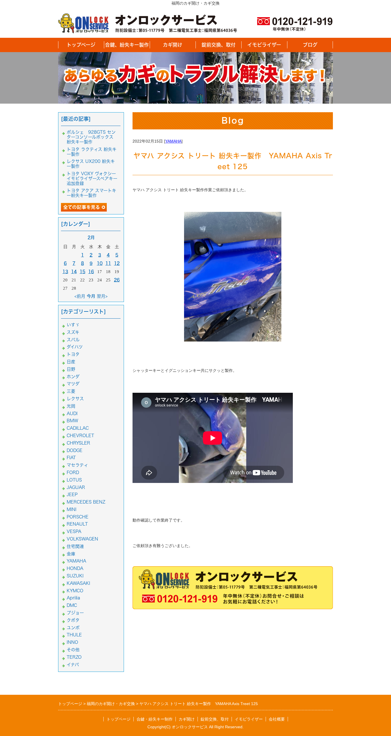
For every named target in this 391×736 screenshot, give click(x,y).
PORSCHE (77, 517)
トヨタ (73, 354)
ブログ (310, 44)
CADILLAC (78, 428)
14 (74, 271)
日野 (71, 369)
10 (99, 263)
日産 (71, 362)
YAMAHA (173, 141)
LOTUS (74, 480)
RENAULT (77, 524)
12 (117, 263)
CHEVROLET (80, 435)
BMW (72, 421)
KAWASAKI (78, 583)
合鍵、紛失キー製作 (127, 44)
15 (82, 271)
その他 (73, 650)
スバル (73, 340)
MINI (71, 509)
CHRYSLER (78, 443)
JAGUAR (76, 487)
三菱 (71, 391)
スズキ (73, 332)
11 (108, 263)
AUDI (72, 413)
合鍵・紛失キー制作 (155, 719)
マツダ (73, 384)
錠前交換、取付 (219, 44)
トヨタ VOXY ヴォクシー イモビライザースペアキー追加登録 (92, 178)
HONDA (75, 568)
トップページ (81, 44)
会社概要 (277, 719)
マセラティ (77, 465)
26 (117, 280)
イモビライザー (264, 44)
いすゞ (73, 325)
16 (91, 271)
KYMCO (75, 591)
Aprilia (73, 598)
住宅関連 (75, 546)
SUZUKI (75, 576)
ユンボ (73, 627)
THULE (74, 635)
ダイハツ (75, 347)
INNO (72, 642)
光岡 (71, 406)
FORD (73, 472)
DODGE (74, 450)
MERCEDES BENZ (86, 502)
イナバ (73, 664)
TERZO (74, 657)
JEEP (72, 494)
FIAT (71, 457)
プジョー (75, 613)
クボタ (73, 620)
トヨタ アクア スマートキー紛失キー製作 (91, 193)
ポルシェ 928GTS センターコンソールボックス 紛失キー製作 (92, 137)
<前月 (79, 296)
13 (65, 271)
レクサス (75, 398)
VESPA (74, 531)
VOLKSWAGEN (82, 539)
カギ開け (172, 44)
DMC (72, 605)
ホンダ (73, 376)
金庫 (71, 554)
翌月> (102, 296)
